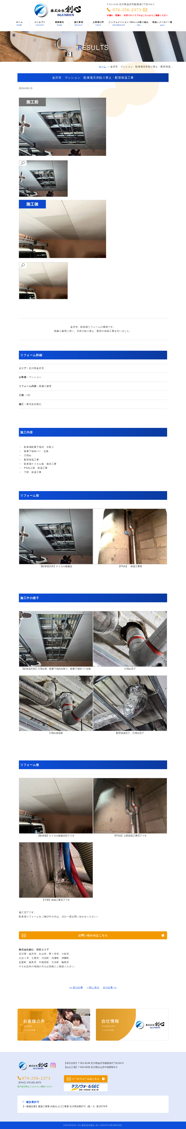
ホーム (102, 66)
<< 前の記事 (76, 987)
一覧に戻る (93, 987)
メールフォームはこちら (86, 1079)
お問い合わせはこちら (93, 935)
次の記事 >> (110, 987)
